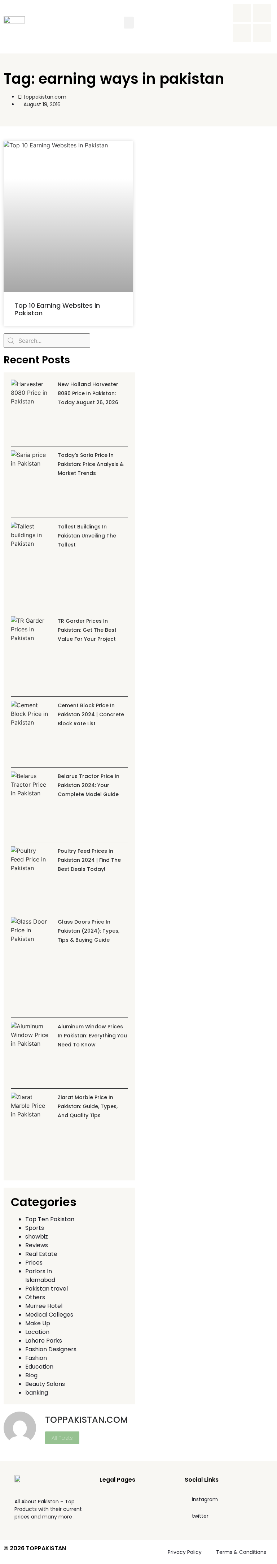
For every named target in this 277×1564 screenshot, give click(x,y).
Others (35, 1297)
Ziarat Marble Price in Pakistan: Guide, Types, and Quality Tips (88, 1106)
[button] (129, 23)
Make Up (37, 1323)
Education (39, 1366)
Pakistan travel (46, 1288)
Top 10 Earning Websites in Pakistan (57, 309)
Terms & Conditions (241, 1552)
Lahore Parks (43, 1340)
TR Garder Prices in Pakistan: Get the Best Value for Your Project (87, 630)
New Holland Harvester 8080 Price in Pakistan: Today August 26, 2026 (88, 393)
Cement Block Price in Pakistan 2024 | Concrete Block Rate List (91, 714)
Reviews (36, 1245)
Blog (31, 1375)
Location (37, 1332)
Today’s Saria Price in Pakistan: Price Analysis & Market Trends (91, 464)
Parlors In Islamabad (40, 1275)
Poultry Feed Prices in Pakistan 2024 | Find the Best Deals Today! (89, 860)
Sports (34, 1228)
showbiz (36, 1236)
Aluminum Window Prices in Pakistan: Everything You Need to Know (92, 1035)
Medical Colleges (49, 1314)
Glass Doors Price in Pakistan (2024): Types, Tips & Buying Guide (88, 930)
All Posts (62, 1438)
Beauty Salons (45, 1384)
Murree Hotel (43, 1306)
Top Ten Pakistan (49, 1219)
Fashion (36, 1358)
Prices (34, 1262)
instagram (205, 1499)
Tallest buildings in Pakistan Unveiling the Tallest (87, 535)
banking (36, 1392)
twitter (200, 1516)
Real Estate (41, 1254)
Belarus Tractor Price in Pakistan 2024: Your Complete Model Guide (88, 785)
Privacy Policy (185, 1552)
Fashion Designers (50, 1349)
